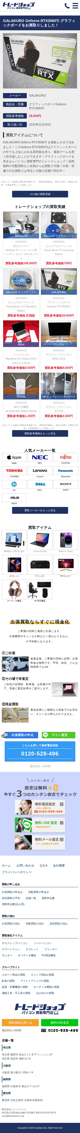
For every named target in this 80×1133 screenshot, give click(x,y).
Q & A (43, 865)
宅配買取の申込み (38, 892)
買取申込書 (48, 898)
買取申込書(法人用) (13, 904)
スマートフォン (11, 949)
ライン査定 (60, 734)
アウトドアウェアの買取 (34, 980)
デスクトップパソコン (15, 943)
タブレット (32, 949)
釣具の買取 (8, 980)
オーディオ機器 (27, 955)
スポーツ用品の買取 (13, 974)
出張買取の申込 (23, 734)
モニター (7, 955)
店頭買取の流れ (58, 923)
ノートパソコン (42, 943)
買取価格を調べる (20, 1022)
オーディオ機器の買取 (46, 986)
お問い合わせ (25, 865)
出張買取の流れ (11, 923)
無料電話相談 (40, 750)
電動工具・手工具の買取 (16, 993)
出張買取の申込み (12, 892)
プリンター (50, 949)
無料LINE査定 (59, 1022)
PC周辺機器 (49, 955)
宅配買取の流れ (35, 923)
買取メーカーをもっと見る (40, 510)
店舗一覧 (31, 898)
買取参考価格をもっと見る (40, 433)
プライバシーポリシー (17, 872)
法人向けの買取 (45, 993)
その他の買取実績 (40, 194)
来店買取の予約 (11, 898)
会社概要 (59, 865)
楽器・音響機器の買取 (15, 986)
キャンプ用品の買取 (42, 974)
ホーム (6, 865)
